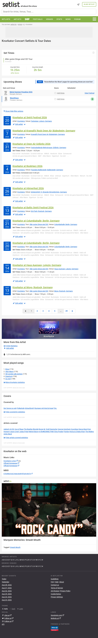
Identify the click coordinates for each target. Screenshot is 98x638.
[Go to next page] (72, 311)
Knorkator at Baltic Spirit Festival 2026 (33, 207)
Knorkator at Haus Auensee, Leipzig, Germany (37, 265)
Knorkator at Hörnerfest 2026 (28, 188)
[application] (49, 510)
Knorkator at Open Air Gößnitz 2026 (31, 143)
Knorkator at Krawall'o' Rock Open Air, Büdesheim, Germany (44, 130)
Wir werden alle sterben (13, 374)
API (3, 624)
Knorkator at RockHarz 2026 (27, 166)
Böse (7, 369)
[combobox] (49, 11)
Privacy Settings (57, 597)
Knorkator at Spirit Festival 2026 (30, 117)
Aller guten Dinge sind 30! (39, 224)
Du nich (8, 379)
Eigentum (8, 376)
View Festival (89, 93)
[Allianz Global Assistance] (54, 628)
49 (66, 311)
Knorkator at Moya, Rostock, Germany (33, 287)
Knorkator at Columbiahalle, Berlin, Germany (36, 220)
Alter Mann (9, 371)
